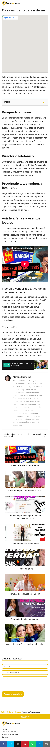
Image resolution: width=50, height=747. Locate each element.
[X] (17, 744)
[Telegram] (39, 744)
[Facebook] (3, 744)
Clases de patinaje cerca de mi (37, 435)
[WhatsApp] (32, 744)
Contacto (5, 737)
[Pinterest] (24, 744)
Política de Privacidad (10, 734)
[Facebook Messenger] (10, 744)
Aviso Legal (6, 729)
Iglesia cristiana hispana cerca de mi (13, 435)
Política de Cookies (9, 732)
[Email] (46, 744)
